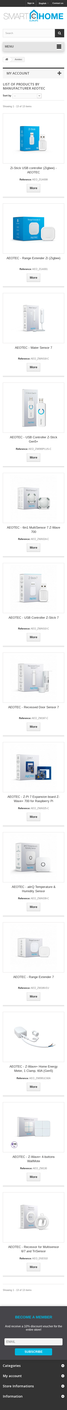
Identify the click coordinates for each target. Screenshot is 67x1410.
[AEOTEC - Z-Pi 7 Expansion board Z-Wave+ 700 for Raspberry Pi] (33, 767)
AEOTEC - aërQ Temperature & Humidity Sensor (33, 889)
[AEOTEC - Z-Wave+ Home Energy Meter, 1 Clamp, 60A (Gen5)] (33, 1037)
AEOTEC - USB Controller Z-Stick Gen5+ (33, 439)
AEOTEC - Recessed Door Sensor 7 (33, 707)
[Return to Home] (6, 59)
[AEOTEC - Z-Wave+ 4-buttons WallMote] (33, 1127)
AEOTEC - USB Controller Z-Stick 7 (34, 617)
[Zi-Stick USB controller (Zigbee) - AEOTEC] (33, 138)
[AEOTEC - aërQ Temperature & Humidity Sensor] (33, 857)
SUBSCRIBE (34, 1351)
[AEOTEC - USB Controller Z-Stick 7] (33, 588)
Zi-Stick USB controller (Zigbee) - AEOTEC (33, 170)
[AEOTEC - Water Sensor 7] (33, 318)
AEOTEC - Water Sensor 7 (33, 347)
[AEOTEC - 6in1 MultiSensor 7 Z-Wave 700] (33, 498)
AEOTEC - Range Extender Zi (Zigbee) (33, 258)
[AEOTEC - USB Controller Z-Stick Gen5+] (33, 407)
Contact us (57, 3)
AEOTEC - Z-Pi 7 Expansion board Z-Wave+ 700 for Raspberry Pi (33, 799)
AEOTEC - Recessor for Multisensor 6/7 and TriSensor (33, 1249)
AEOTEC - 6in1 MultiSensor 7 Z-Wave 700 (33, 530)
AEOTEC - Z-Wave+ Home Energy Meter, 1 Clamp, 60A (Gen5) (33, 1069)
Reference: (26, 179)
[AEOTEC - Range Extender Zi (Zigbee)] (33, 228)
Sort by (7, 95)
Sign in (30, 3)
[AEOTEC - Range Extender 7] (33, 947)
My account (18, 73)
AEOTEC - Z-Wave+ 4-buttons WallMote (33, 1159)
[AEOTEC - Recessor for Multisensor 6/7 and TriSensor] (33, 1217)
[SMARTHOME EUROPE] (33, 16)
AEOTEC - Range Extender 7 (33, 977)
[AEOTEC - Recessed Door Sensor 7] (33, 677)
